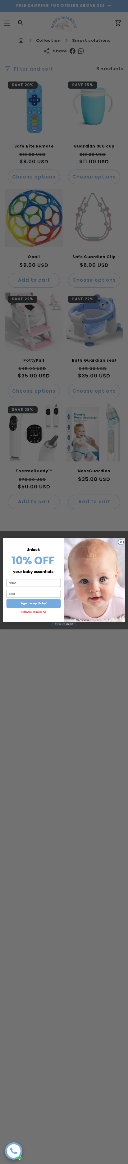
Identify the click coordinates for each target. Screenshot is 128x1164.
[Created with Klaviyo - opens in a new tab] (64, 624)
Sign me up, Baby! (33, 604)
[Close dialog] (121, 542)
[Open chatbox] (13, 1151)
